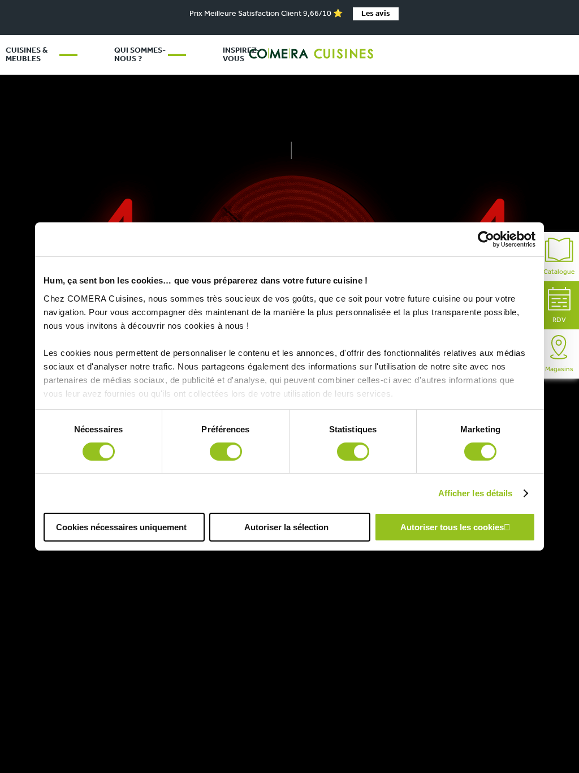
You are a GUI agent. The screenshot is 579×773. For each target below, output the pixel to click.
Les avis (375, 14)
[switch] (226, 452)
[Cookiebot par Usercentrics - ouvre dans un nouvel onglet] (486, 239)
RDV (559, 320)
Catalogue (558, 272)
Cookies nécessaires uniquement (121, 527)
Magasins (559, 369)
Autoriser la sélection (286, 527)
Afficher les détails (475, 493)
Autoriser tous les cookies (452, 527)
